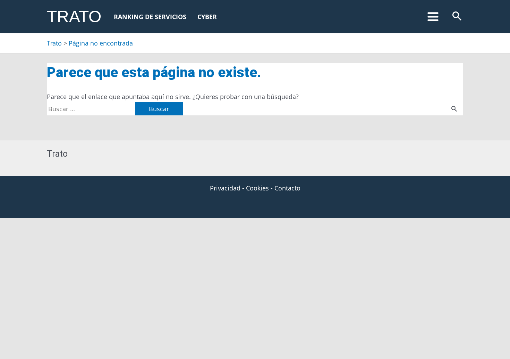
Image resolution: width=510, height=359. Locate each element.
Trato (74, 16)
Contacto (287, 188)
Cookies (257, 188)
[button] (457, 16)
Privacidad (225, 188)
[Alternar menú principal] (433, 16)
